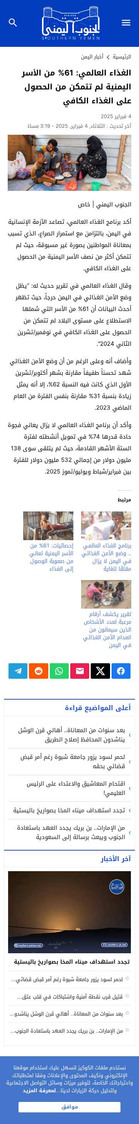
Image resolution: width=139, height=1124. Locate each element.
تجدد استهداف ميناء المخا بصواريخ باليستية (69, 810)
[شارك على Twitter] (100, 671)
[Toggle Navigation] (128, 23)
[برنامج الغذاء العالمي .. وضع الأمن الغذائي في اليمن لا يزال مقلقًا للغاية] (106, 525)
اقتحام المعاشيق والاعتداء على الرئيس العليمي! (76, 788)
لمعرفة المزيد (39, 1090)
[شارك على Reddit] (38, 671)
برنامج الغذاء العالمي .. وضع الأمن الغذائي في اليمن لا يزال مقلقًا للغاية (106, 557)
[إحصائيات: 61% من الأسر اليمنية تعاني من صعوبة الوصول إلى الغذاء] (48, 525)
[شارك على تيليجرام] (17, 671)
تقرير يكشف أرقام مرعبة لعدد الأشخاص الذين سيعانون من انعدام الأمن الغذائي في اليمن (107, 629)
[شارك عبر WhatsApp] (59, 671)
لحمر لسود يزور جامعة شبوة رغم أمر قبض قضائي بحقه (72, 761)
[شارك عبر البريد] (79, 671)
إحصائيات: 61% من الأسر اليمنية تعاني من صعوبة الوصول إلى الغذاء (51, 557)
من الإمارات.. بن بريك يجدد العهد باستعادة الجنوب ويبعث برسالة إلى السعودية (71, 832)
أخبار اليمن (92, 57)
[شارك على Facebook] (121, 671)
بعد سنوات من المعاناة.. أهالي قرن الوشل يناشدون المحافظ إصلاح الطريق (71, 735)
